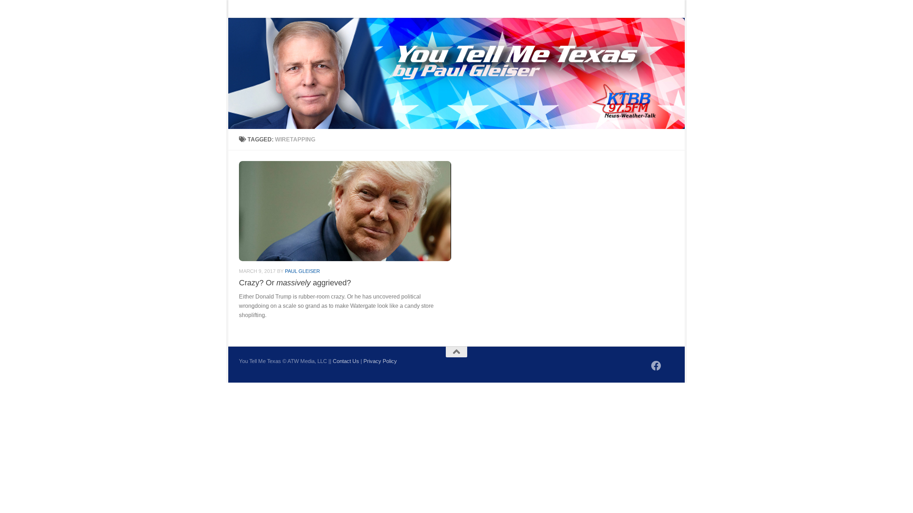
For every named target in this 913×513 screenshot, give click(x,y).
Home (241, 9)
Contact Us (273, 9)
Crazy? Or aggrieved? (295, 282)
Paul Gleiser (302, 271)
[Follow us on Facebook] (656, 366)
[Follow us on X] (669, 366)
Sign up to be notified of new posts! (341, 9)
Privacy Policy (380, 361)
